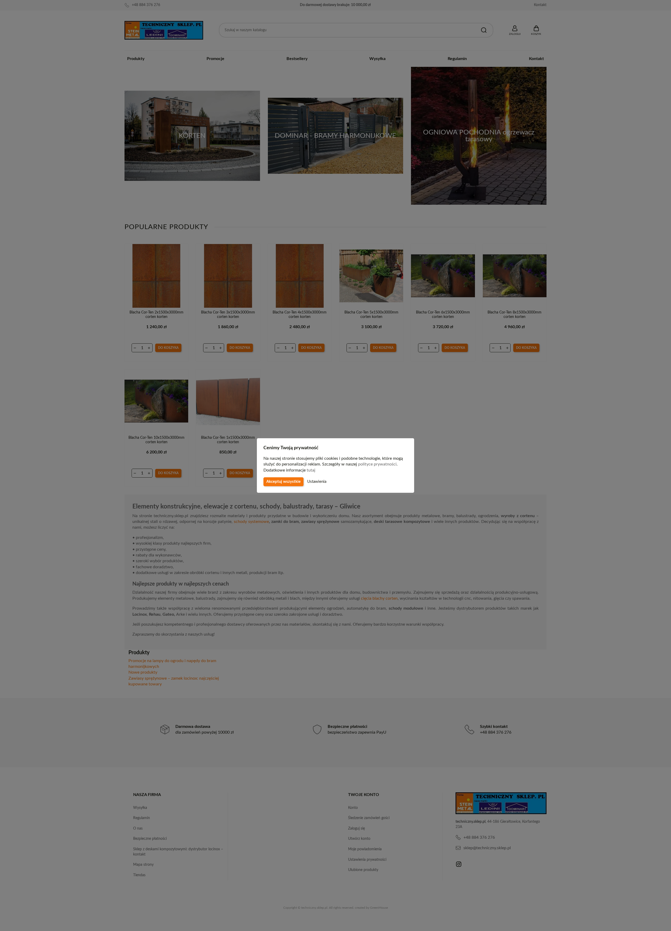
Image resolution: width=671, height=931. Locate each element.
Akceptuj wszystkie (283, 482)
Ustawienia (316, 482)
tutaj (311, 470)
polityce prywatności (377, 464)
